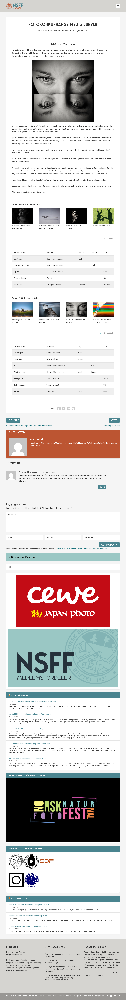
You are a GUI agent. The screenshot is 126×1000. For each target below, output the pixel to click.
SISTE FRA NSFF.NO (20, 695)
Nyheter (79, 30)
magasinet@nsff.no (25, 556)
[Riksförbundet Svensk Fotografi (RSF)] (31, 887)
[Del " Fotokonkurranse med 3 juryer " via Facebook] (58, 408)
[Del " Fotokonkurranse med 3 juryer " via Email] (68, 408)
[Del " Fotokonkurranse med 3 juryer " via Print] (73, 408)
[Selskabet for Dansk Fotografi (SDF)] (46, 868)
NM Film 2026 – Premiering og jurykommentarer (27, 758)
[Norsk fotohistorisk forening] (31, 868)
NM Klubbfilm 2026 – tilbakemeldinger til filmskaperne (30, 714)
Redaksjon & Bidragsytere (93, 996)
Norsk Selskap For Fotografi (25, 995)
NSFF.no (23, 970)
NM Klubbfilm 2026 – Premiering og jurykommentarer (29, 743)
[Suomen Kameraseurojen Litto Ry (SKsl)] (16, 887)
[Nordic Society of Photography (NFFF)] (16, 868)
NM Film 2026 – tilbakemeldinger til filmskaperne (28, 729)
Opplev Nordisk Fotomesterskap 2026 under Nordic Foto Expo (33, 701)
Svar (102, 487)
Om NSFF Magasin (73, 996)
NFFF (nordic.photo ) (21, 899)
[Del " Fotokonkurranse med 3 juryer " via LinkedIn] (63, 408)
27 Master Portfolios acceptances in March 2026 (28, 926)
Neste (110, 238)
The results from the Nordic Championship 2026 (28, 915)
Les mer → (99, 975)
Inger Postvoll (54, 30)
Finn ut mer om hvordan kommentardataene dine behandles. (82, 549)
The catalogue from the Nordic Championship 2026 (29, 905)
